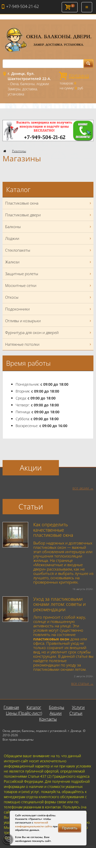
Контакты (48, 719)
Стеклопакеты (17, 250)
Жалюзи (12, 261)
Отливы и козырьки (23, 320)
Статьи (75, 713)
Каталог (34, 707)
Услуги (78, 707)
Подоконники (17, 308)
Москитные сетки (20, 285)
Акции (56, 713)
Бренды (56, 707)
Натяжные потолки (22, 344)
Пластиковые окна (21, 203)
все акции (80, 488)
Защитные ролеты (21, 273)
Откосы (11, 297)
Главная (11, 707)
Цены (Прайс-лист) (24, 713)
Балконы (13, 226)
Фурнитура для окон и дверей (32, 332)
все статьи (80, 683)
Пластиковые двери (23, 214)
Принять (69, 827)
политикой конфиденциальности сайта (33, 824)
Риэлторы (19, 151)
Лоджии (12, 238)
